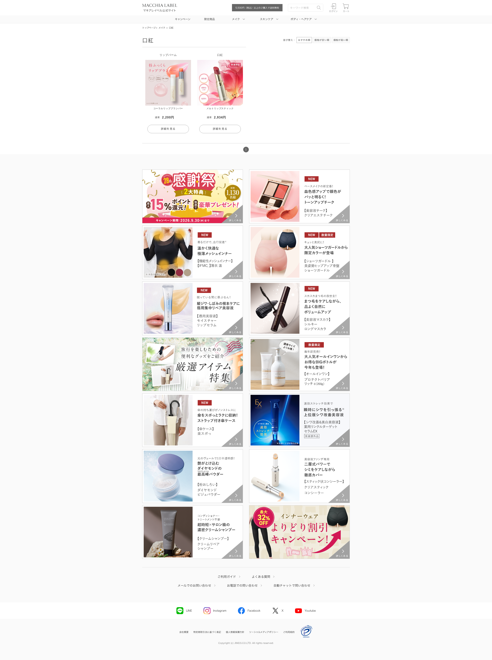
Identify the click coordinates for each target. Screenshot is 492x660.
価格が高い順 (340, 40)
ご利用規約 (289, 632)
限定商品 (209, 19)
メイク (162, 27)
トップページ (149, 27)
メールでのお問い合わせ (194, 585)
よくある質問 (261, 576)
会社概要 (184, 632)
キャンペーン (182, 19)
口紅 (171, 27)
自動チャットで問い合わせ (291, 585)
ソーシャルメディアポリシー (263, 632)
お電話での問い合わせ (242, 585)
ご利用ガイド (227, 576)
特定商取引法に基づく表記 (207, 632)
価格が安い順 (321, 40)
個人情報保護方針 (235, 632)
